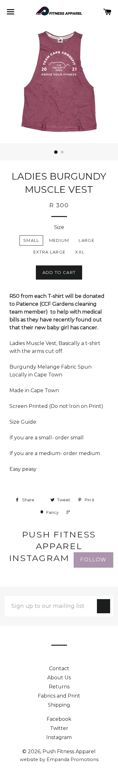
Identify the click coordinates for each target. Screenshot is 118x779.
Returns (59, 687)
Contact (59, 668)
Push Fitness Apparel (69, 751)
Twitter (59, 728)
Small (31, 240)
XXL (79, 251)
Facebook (59, 719)
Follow (93, 560)
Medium (59, 240)
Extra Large (49, 251)
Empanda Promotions (72, 759)
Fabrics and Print (59, 696)
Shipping (59, 705)
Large (86, 240)
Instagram (59, 737)
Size (59, 227)
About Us (59, 678)
